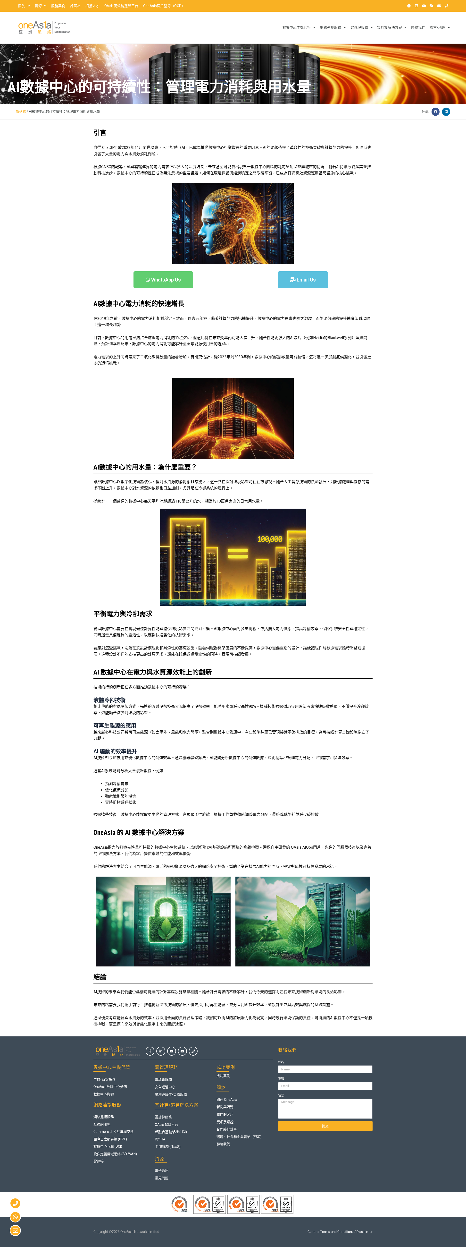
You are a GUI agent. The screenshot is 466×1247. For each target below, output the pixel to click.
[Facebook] (409, 5)
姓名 (281, 1062)
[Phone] (446, 5)
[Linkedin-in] (160, 1051)
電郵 (281, 1078)
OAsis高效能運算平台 (121, 6)
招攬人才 (92, 6)
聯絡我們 (418, 27)
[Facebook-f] (150, 1051)
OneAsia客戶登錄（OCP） (164, 6)
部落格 (75, 6)
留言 (281, 1095)
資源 (38, 6)
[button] (436, 112)
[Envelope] (439, 5)
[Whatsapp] (15, 1216)
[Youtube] (424, 5)
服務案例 (58, 6)
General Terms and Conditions (331, 1232)
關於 (21, 6)
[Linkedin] (416, 5)
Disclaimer (365, 1232)
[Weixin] (431, 5)
